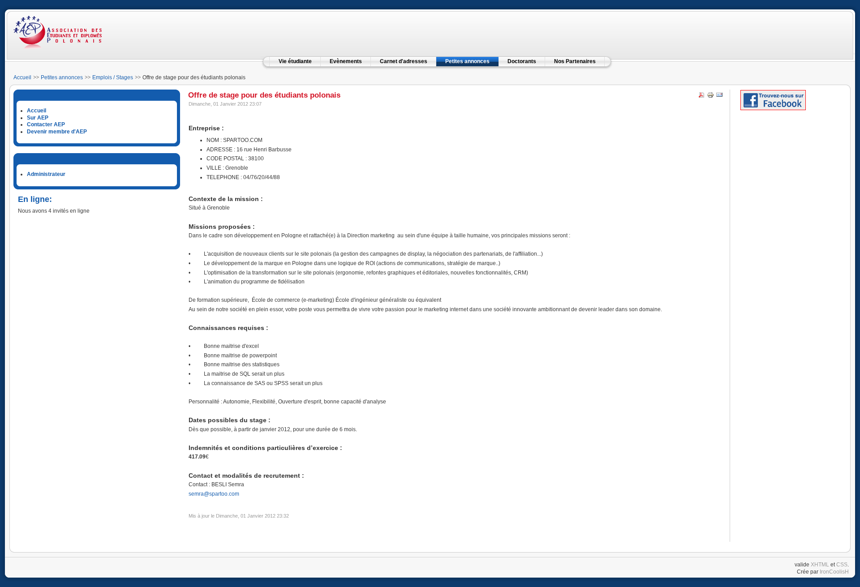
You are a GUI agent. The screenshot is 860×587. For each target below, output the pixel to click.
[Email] (719, 97)
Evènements (346, 61)
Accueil (22, 77)
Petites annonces (467, 61)
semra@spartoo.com (214, 494)
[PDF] (701, 97)
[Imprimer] (710, 97)
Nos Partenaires (575, 61)
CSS (841, 564)
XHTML (820, 564)
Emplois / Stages (112, 77)
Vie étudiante (295, 61)
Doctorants (521, 61)
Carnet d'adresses (403, 61)
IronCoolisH (834, 572)
